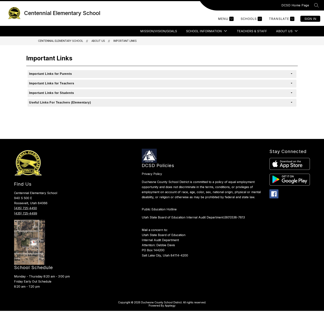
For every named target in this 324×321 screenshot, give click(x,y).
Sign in (310, 19)
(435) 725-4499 (25, 213)
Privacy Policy (152, 174)
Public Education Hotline (159, 209)
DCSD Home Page (295, 5)
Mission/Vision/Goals (158, 31)
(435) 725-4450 (25, 208)
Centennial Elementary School (60, 40)
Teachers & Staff (252, 31)
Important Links (125, 40)
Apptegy (170, 305)
